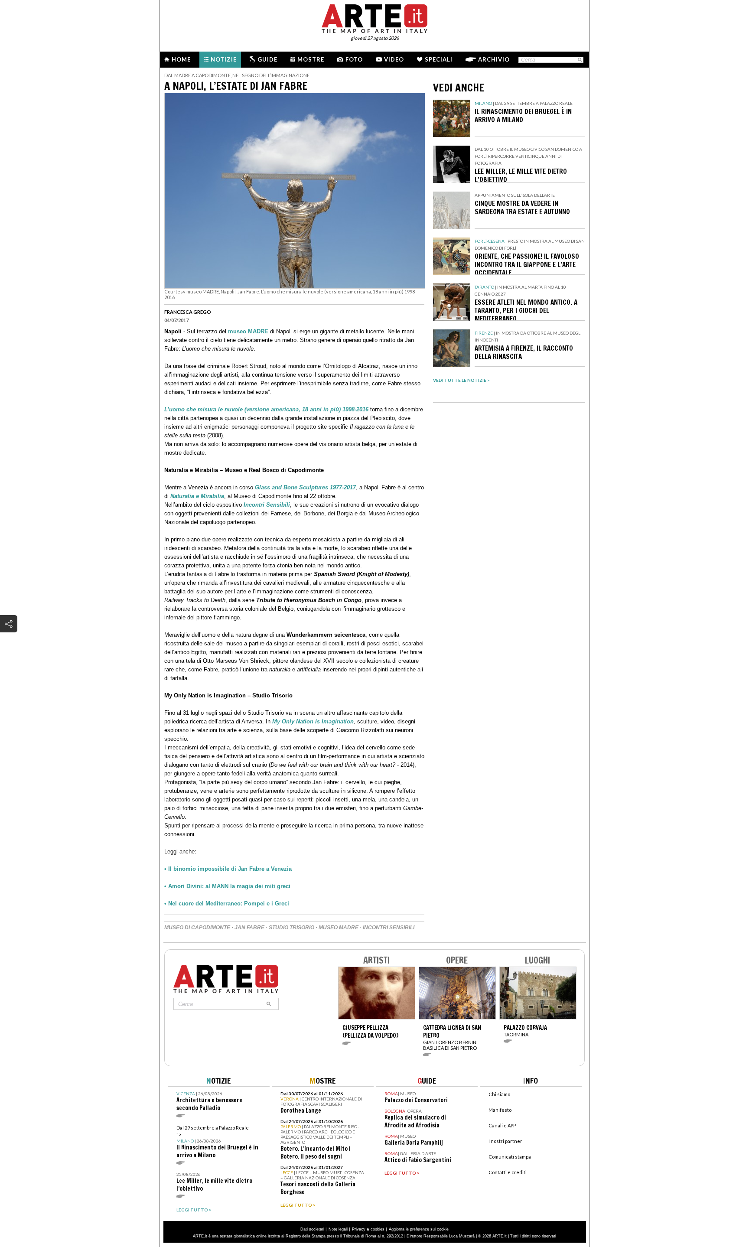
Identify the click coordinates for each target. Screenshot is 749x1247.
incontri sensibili (388, 928)
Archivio (494, 59)
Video (394, 59)
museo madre (338, 928)
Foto (354, 59)
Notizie (224, 59)
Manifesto (499, 1110)
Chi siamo (499, 1094)
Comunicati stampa (509, 1156)
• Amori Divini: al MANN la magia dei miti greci (227, 886)
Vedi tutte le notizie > (461, 380)
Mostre (310, 59)
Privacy (358, 1229)
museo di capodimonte (197, 928)
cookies (377, 1229)
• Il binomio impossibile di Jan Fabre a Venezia (228, 869)
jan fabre (249, 928)
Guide (267, 59)
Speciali (439, 59)
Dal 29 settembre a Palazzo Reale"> (217, 1142)
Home (181, 59)
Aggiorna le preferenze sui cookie (419, 1229)
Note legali (338, 1229)
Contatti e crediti (507, 1172)
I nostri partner (505, 1141)
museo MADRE (248, 331)
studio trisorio (291, 928)
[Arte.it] (374, 17)
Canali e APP (502, 1125)
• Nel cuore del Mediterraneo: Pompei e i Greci (226, 903)
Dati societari (312, 1229)
